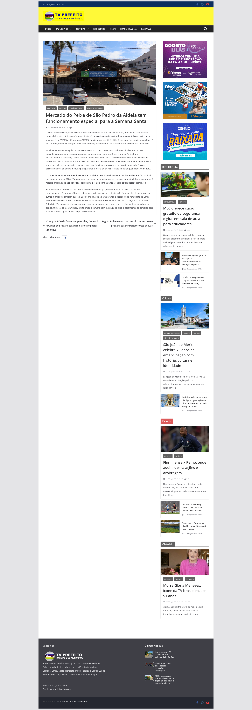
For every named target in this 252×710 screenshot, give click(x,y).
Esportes (167, 456)
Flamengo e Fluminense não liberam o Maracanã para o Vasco (194, 526)
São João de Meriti (171, 338)
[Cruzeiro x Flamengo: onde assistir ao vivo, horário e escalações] (170, 509)
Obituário (190, 579)
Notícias (80, 29)
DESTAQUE (168, 579)
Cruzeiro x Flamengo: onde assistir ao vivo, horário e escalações (192, 507)
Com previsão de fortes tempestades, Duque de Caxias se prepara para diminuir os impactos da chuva (72, 225)
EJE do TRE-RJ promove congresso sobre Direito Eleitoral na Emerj (193, 280)
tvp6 (70, 127)
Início (48, 29)
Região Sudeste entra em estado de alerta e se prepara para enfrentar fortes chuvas (127, 223)
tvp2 (188, 230)
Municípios (62, 29)
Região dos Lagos (76, 108)
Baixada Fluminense (172, 333)
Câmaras (146, 29)
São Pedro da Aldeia (95, 108)
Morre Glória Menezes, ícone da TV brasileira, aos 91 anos (184, 590)
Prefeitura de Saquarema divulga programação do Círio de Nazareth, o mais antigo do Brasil (194, 402)
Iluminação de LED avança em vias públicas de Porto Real (164, 654)
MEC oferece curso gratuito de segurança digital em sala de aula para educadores (181, 216)
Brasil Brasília (128, 29)
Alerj (113, 29)
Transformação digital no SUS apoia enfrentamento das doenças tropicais (194, 260)
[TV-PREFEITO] (63, 652)
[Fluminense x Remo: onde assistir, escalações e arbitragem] (185, 439)
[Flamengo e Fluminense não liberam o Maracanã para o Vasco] (170, 528)
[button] (69, 29)
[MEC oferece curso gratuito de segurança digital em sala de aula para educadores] (185, 184)
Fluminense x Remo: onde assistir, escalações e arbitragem (184, 467)
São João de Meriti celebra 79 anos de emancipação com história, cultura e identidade (179, 355)
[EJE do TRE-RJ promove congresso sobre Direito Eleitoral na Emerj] (170, 282)
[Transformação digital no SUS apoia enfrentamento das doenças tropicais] (170, 262)
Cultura (186, 333)
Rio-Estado (99, 29)
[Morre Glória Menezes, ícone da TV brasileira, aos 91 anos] (185, 561)
